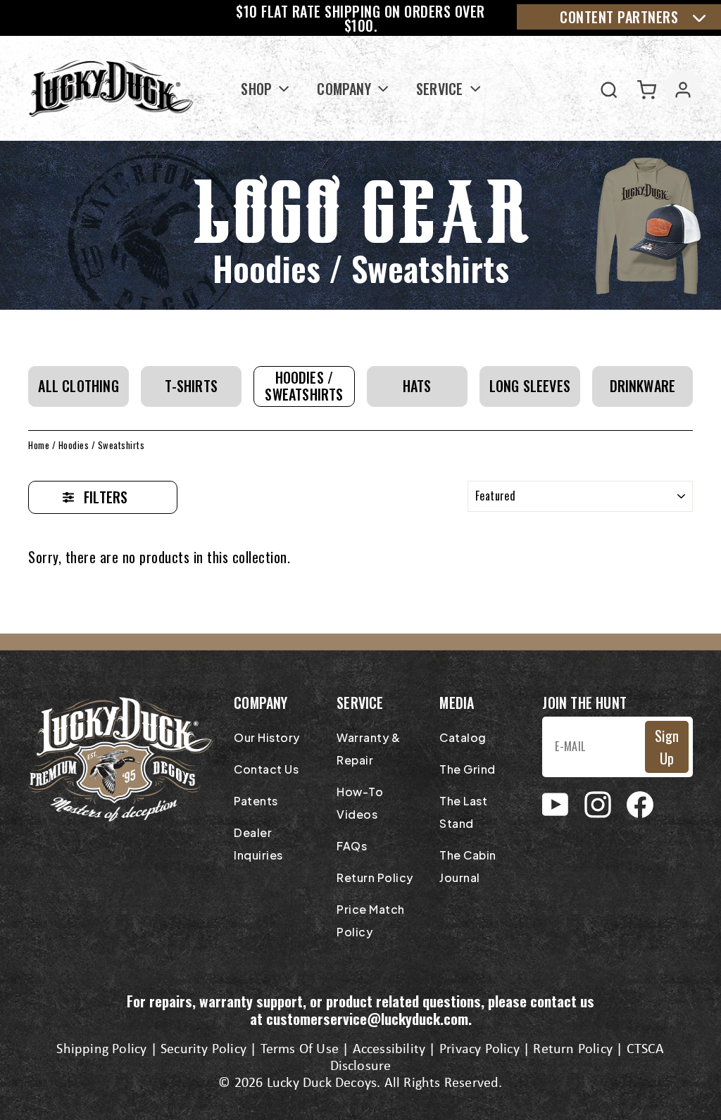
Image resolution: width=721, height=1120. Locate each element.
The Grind (467, 769)
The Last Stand (463, 812)
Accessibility (389, 1050)
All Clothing (78, 385)
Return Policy (375, 877)
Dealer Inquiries (258, 843)
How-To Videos (360, 803)
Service (441, 88)
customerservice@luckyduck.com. (369, 1018)
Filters (105, 497)
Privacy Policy (479, 1050)
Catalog (463, 737)
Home (38, 445)
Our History (267, 737)
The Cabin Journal (467, 866)
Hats (417, 385)
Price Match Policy (371, 920)
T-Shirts (191, 385)
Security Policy (203, 1050)
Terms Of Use (300, 1050)
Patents (256, 800)
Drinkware (643, 385)
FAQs (352, 845)
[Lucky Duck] (111, 88)
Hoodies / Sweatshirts (304, 386)
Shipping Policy (101, 1050)
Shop (258, 88)
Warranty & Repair (368, 748)
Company (346, 88)
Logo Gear (361, 215)
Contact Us (266, 769)
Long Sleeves (529, 385)
